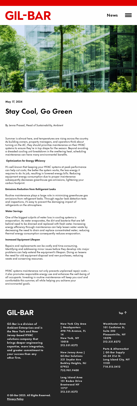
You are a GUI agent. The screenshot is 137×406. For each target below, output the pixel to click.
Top (123, 312)
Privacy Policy (15, 399)
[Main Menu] (128, 15)
